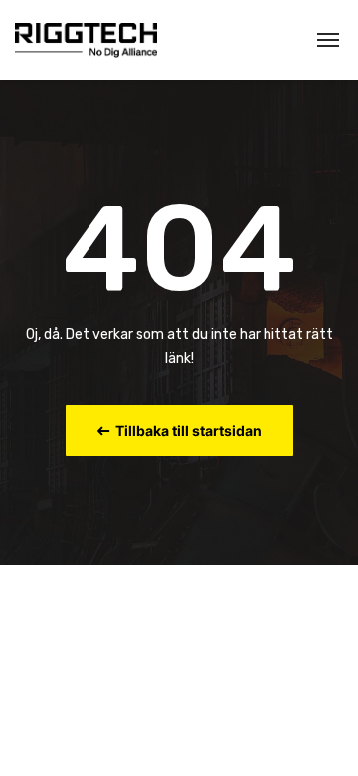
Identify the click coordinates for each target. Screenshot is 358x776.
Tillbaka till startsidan (185, 430)
